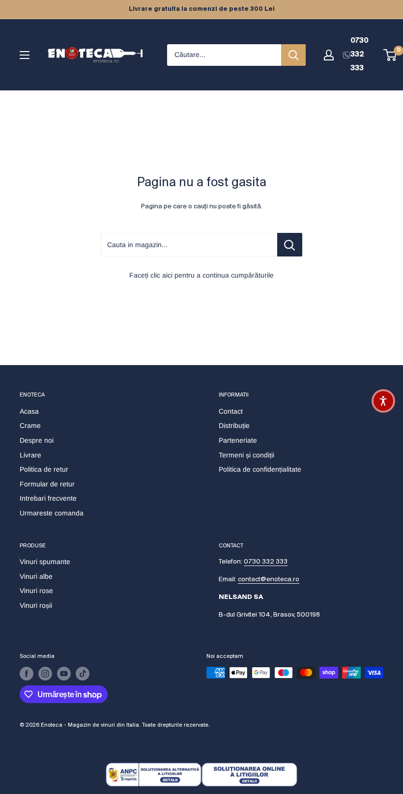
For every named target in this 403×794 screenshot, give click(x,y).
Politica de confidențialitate (260, 469)
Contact (231, 411)
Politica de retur (44, 469)
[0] (390, 55)
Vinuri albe (36, 576)
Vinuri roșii (36, 605)
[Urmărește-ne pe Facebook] (26, 674)
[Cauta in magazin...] (289, 244)
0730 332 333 (266, 562)
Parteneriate (238, 440)
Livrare (30, 455)
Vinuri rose (36, 591)
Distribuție (234, 425)
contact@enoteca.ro (268, 579)
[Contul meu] (329, 55)
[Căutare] (293, 55)
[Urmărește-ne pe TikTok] (82, 674)
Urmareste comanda (52, 513)
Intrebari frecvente (48, 498)
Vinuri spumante (45, 562)
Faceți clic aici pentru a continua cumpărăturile (201, 275)
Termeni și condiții (246, 455)
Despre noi (37, 440)
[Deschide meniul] (24, 55)
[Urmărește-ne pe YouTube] (64, 674)
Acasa (29, 411)
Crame (30, 425)
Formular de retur (47, 484)
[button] (383, 401)
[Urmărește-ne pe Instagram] (45, 674)
